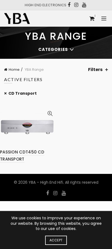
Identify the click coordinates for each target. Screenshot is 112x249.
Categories (53, 49)
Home (14, 69)
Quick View (50, 113)
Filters (95, 69)
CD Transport (22, 93)
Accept (56, 240)
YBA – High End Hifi (46, 182)
